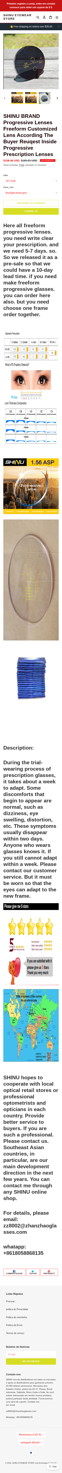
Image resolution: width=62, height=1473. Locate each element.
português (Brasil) (30, 1442)
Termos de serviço (15, 1333)
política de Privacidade (17, 1309)
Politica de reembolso (16, 1317)
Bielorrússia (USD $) (30, 1434)
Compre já (31, 211)
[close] (58, 26)
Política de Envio (14, 1325)
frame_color (8, 187)
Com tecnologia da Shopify (46, 1463)
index (5, 175)
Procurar (10, 1301)
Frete (21, 165)
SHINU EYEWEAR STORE (17, 17)
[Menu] (57, 17)
